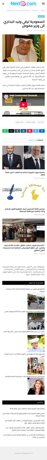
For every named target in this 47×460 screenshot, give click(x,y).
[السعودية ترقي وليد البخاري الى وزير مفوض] (23, 48)
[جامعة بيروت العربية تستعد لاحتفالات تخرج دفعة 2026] (23, 157)
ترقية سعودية (30, 122)
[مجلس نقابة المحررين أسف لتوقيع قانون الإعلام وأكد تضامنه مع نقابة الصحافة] (23, 194)
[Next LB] (23, 3)
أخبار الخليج (41, 16)
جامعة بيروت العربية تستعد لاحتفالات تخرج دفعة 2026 (25, 174)
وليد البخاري (19, 122)
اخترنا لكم (41, 122)
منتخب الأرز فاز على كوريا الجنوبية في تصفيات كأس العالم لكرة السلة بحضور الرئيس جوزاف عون (25, 421)
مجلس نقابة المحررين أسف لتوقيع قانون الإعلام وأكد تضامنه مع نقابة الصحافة (25, 210)
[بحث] (3, 3)
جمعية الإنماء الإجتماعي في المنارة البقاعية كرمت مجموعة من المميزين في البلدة (24, 436)
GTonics (25, 453)
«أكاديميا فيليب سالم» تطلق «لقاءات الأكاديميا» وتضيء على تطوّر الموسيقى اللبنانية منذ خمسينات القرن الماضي (24, 248)
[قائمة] (43, 3)
